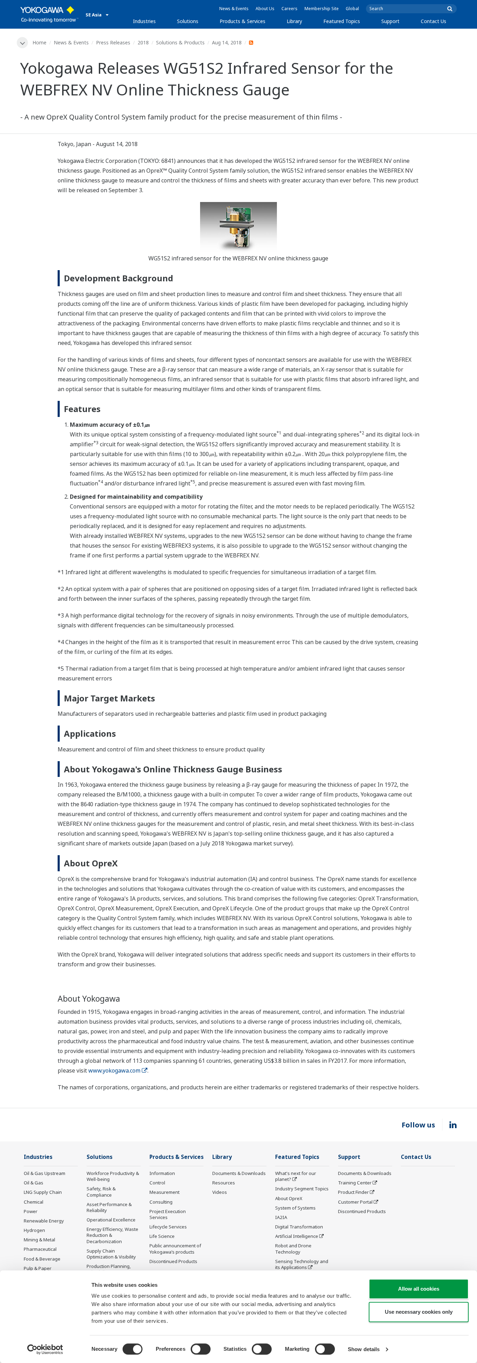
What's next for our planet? (295, 1176)
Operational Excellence (111, 1220)
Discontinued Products (173, 1261)
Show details (364, 1349)
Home (39, 42)
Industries (144, 21)
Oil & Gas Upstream (44, 1173)
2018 (143, 42)
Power (30, 1211)
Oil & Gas (33, 1183)
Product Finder (353, 1192)
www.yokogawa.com (114, 1070)
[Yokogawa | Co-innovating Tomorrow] (49, 14)
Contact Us (433, 21)
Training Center (355, 1183)
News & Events (234, 9)
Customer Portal (355, 1202)
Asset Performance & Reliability (109, 1207)
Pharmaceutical (40, 1249)
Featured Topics (341, 21)
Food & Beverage (42, 1259)
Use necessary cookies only (419, 1312)
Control (157, 1183)
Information (162, 1173)
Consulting (161, 1202)
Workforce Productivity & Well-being (113, 1176)
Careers (289, 9)
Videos (219, 1192)
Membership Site (321, 9)
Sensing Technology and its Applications (301, 1264)
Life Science (162, 1236)
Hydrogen (34, 1230)
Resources (223, 1183)
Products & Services (242, 21)
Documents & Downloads (239, 1173)
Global (352, 9)
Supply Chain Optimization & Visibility (111, 1254)
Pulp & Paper (37, 1268)
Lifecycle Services (168, 1227)
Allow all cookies (418, 1289)
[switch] (201, 1349)
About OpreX (288, 1198)
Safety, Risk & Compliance (101, 1191)
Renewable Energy (44, 1221)
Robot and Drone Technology (293, 1248)
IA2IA (281, 1217)
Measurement (164, 1192)
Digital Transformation (299, 1227)
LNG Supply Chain (43, 1192)
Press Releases (113, 42)
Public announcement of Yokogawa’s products (175, 1248)
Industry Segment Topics (302, 1188)
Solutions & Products (180, 42)
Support (390, 21)
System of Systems (295, 1208)
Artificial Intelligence (296, 1236)
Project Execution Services (167, 1214)
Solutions (187, 21)
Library (294, 21)
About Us (265, 9)
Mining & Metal (39, 1239)
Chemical (33, 1202)
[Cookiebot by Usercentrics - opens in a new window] (45, 1349)
